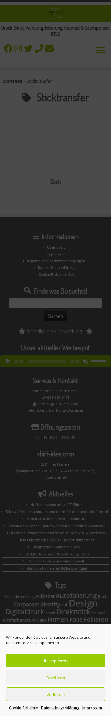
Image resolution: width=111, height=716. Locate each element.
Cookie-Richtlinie (23, 707)
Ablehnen (55, 677)
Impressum (92, 707)
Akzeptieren (55, 660)
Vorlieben (55, 694)
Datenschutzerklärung (60, 707)
